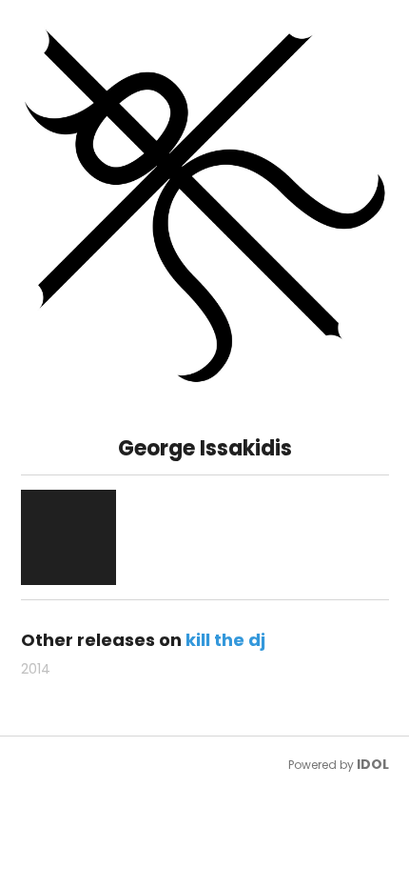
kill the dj (225, 640)
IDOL (373, 764)
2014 (35, 668)
